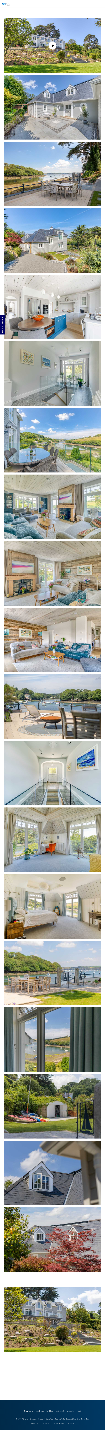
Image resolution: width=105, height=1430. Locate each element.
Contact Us (70, 1423)
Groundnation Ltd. (83, 1419)
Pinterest (59, 1411)
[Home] (8, 3)
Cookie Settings (59, 1423)
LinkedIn (70, 1411)
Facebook (39, 1411)
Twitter (49, 1411)
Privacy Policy (35, 1423)
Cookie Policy (47, 1423)
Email (78, 1411)
